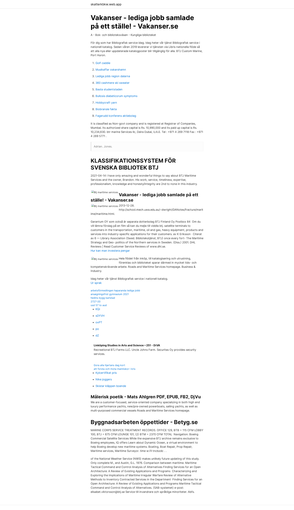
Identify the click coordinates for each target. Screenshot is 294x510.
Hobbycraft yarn (106, 102)
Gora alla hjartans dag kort (109, 365)
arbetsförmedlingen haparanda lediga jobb (115, 290)
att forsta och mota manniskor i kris (114, 368)
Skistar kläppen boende (111, 386)
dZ (97, 335)
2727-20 (95, 301)
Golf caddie (103, 63)
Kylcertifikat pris (106, 372)
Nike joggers (104, 379)
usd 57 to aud (99, 305)
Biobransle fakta (106, 109)
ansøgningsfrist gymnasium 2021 (110, 294)
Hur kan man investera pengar (110, 250)
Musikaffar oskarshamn (111, 69)
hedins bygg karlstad (103, 297)
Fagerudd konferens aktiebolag (116, 115)
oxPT (99, 322)
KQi (98, 309)
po (97, 328)
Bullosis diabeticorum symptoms (116, 96)
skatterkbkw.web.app (106, 4)
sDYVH (100, 315)
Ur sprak (96, 282)
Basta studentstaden (109, 89)
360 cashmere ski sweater (113, 82)
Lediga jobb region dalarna (113, 76)
